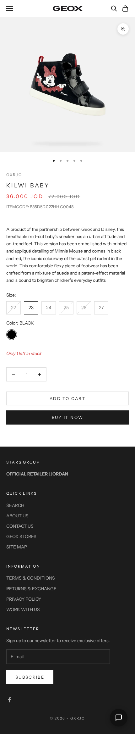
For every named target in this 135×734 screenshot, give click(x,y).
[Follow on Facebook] (9, 700)
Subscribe (29, 677)
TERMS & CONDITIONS (30, 578)
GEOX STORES (21, 536)
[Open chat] (118, 717)
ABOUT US (17, 516)
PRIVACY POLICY (23, 599)
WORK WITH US (23, 609)
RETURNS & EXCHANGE (31, 589)
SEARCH (15, 505)
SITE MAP (16, 547)
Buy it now (67, 417)
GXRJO (14, 174)
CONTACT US (20, 526)
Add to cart (67, 398)
